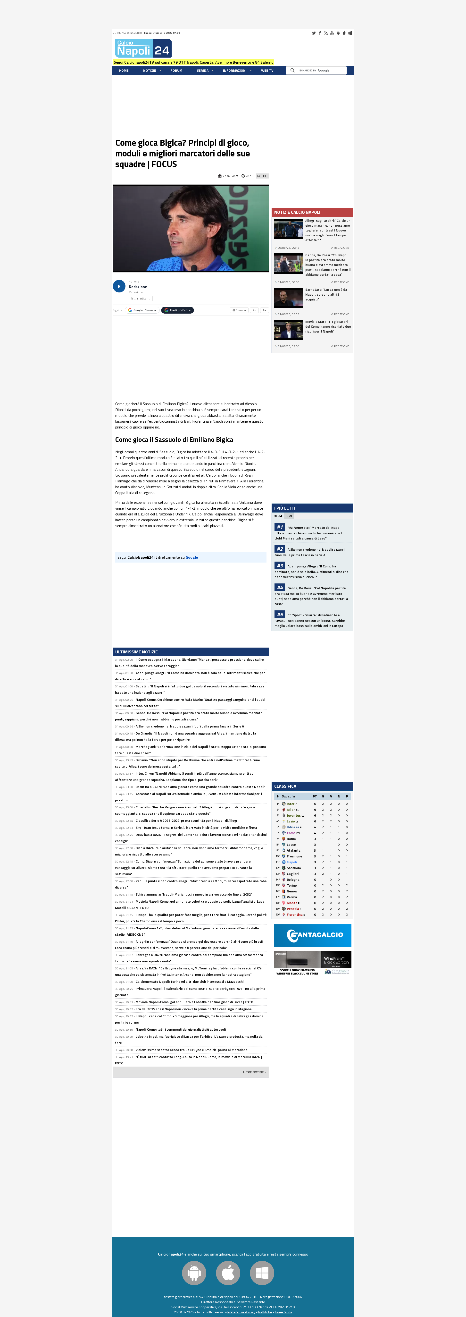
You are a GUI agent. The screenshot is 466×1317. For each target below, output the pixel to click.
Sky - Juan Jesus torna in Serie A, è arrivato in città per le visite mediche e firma (196, 827)
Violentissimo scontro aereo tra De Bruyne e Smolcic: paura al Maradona (192, 1049)
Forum (176, 70)
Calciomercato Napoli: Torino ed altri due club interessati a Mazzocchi (189, 981)
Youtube (332, 33)
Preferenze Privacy (241, 1312)
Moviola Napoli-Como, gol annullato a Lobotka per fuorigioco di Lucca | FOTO (194, 1001)
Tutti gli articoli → (140, 298)
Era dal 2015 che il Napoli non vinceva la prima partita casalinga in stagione (194, 1008)
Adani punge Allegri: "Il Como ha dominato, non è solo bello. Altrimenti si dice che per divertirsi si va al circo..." (312, 571)
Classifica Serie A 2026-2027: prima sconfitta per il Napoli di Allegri (187, 820)
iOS (344, 33)
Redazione (138, 287)
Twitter (313, 33)
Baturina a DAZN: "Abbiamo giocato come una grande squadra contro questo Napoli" (201, 786)
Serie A (202, 70)
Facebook (319, 33)
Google (144, 310)
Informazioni (235, 70)
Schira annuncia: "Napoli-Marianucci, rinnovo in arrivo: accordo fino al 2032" (194, 894)
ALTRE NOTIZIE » (254, 1072)
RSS (326, 33)
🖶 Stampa (239, 310)
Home (124, 70)
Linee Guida (283, 1312)
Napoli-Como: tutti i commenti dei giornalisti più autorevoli (181, 1029)
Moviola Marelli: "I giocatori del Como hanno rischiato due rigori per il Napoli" (328, 326)
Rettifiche (265, 1312)
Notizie (149, 70)
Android (338, 33)
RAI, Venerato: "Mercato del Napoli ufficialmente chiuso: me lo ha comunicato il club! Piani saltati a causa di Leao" (308, 533)
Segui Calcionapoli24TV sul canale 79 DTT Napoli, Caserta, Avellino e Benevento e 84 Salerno (194, 62)
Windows (350, 33)
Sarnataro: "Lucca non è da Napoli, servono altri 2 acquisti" (326, 294)
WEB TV (267, 70)
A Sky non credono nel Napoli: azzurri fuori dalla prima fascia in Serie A (190, 726)
